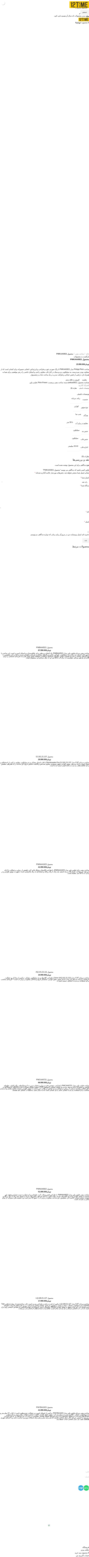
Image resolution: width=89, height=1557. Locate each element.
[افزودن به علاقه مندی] (3, 3)
